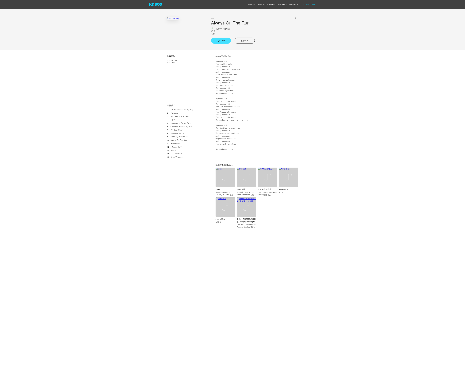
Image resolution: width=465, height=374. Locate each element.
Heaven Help (175, 143)
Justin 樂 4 (220, 219)
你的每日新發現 (264, 189)
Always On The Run (178, 140)
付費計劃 (261, 4)
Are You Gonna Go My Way (181, 109)
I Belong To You (177, 147)
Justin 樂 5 (283, 189)
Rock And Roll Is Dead (179, 116)
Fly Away (174, 113)
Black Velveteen (177, 157)
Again (172, 119)
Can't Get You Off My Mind (181, 126)
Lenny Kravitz (223, 28)
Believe (173, 150)
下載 (313, 4)
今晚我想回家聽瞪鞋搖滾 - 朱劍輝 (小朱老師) (246, 220)
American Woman (177, 133)
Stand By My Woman (179, 136)
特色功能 (251, 4)
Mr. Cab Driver (176, 130)
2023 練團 (241, 189)
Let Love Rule (176, 153)
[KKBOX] (156, 4)
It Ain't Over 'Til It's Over (180, 123)
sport (218, 189)
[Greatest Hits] (173, 18)
